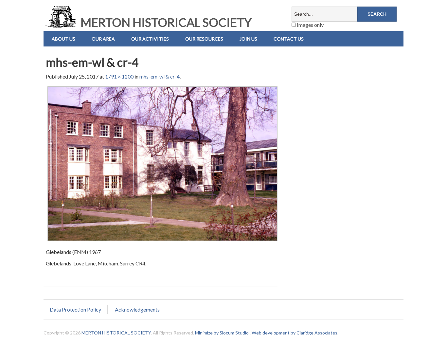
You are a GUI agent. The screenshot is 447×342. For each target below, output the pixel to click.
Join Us (248, 39)
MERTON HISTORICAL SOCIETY (165, 22)
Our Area (103, 39)
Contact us (289, 39)
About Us (63, 39)
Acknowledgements (137, 309)
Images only (310, 25)
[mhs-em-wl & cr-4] (162, 240)
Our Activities (150, 39)
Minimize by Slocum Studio (222, 332)
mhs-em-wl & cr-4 (159, 76)
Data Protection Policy (75, 309)
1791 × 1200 (119, 76)
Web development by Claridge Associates (294, 332)
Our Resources (204, 39)
